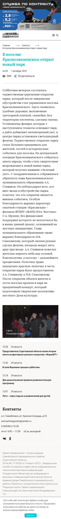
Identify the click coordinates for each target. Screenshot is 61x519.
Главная (6, 45)
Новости (26, 45)
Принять (30, 515)
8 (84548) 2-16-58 (10, 426)
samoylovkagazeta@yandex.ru (16, 421)
